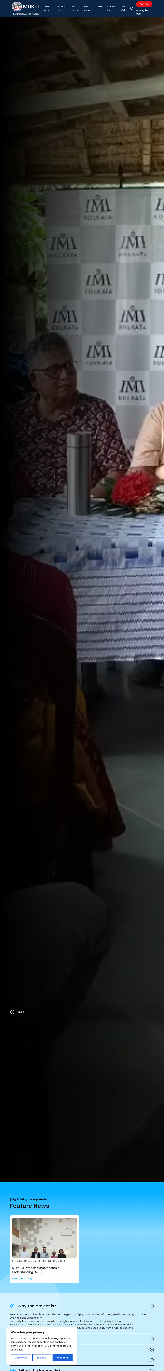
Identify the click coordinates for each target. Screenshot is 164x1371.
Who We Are (61, 8)
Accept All (63, 1357)
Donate (144, 4)
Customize (21, 1357)
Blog (100, 6)
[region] (41, 1346)
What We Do (47, 8)
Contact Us (111, 8)
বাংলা (138, 10)
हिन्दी (138, 14)
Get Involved (88, 8)
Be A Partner (74, 8)
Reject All (42, 1357)
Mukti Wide (123, 8)
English (144, 10)
